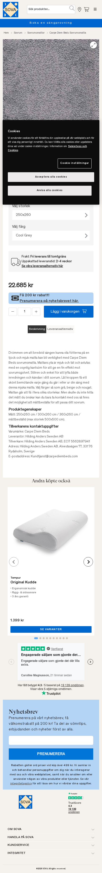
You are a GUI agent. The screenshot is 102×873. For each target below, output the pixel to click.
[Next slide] (88, 562)
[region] (51, 162)
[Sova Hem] (10, 9)
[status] (24, 312)
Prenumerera (51, 754)
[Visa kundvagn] (87, 9)
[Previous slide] (14, 562)
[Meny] (95, 9)
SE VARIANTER (51, 629)
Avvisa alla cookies (50, 190)
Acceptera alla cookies (51, 177)
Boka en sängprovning (51, 23)
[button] (72, 8)
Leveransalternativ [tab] (60, 329)
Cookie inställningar (74, 163)
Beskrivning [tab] (37, 329)
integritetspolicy (21, 783)
